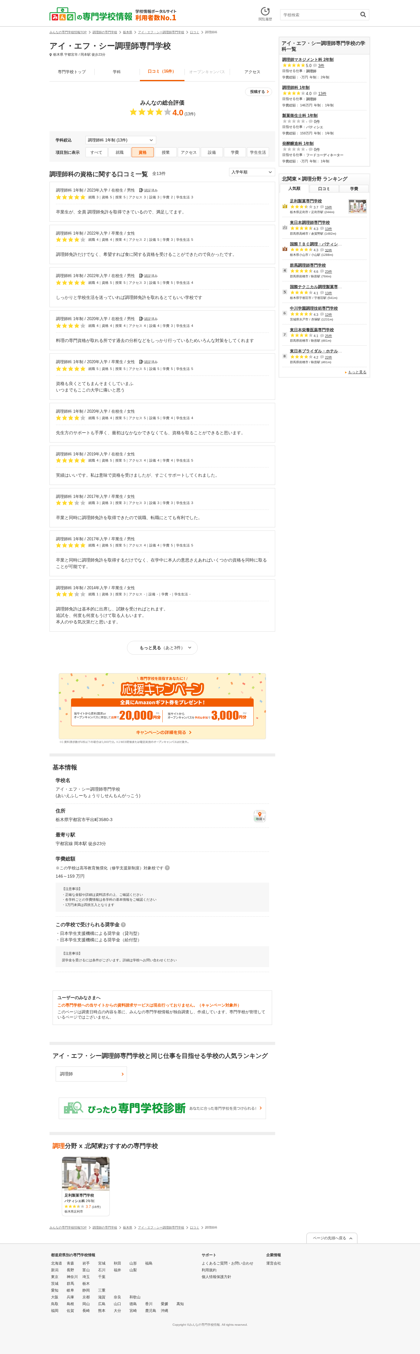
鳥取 (54, 1304)
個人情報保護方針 (216, 1277)
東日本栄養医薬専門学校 (312, 330)
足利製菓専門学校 (306, 201)
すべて (96, 152)
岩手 (86, 1263)
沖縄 (164, 1310)
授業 (166, 152)
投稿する (257, 91)
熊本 (101, 1310)
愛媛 (164, 1304)
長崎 (86, 1310)
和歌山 (135, 1297)
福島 (149, 1263)
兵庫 (70, 1297)
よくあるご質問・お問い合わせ (227, 1263)
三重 (101, 1290)
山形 (133, 1263)
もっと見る (357, 372)
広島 (101, 1304)
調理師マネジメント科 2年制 (308, 59)
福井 (117, 1270)
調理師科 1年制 (296, 87)
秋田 (117, 1263)
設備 (212, 152)
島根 (70, 1304)
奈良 (117, 1297)
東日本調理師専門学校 (310, 222)
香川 (149, 1304)
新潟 (54, 1270)
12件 (328, 314)
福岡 (54, 1310)
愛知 (54, 1290)
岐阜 (70, 1290)
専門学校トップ (72, 71)
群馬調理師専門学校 (308, 265)
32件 (328, 250)
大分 (117, 1310)
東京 (54, 1277)
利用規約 (209, 1270)
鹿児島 (150, 1310)
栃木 (86, 1283)
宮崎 (133, 1310)
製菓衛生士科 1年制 (300, 115)
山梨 (133, 1270)
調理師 (66, 1073)
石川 (101, 1270)
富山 (86, 1270)
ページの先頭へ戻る (329, 1238)
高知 (180, 1304)
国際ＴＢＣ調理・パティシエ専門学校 (324, 244)
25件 (328, 336)
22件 (328, 357)
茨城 (54, 1283)
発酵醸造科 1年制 (298, 143)
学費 (235, 152)
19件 (328, 207)
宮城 (101, 1263)
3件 (321, 65)
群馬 (70, 1283)
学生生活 (258, 152)
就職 (120, 152)
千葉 (101, 1277)
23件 (328, 271)
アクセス (252, 71)
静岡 (86, 1290)
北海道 (56, 1263)
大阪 (54, 1297)
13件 (322, 93)
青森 (70, 1263)
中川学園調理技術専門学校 (314, 308)
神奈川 (72, 1277)
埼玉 (86, 1277)
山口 (117, 1304)
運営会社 (273, 1263)
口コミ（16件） (162, 71)
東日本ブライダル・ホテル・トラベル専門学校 (332, 351)
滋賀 (101, 1297)
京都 (86, 1297)
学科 (117, 71)
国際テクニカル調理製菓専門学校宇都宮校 (328, 286)
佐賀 (70, 1310)
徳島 (133, 1304)
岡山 (86, 1304)
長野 (70, 1270)
